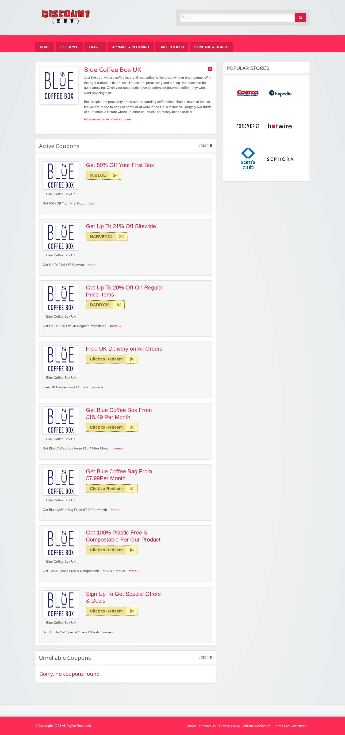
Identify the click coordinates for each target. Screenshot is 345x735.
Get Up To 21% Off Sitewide (121, 226)
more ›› (92, 203)
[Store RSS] (210, 69)
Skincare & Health (211, 47)
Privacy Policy (229, 726)
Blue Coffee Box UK (61, 194)
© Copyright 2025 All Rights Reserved (63, 726)
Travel (95, 47)
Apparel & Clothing (130, 47)
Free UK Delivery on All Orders (124, 348)
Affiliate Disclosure (256, 726)
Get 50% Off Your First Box (120, 165)
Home (45, 47)
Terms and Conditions (290, 726)
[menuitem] (44, 47)
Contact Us (207, 726)
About (191, 726)
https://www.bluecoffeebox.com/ (107, 119)
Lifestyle (69, 47)
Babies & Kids (172, 47)
